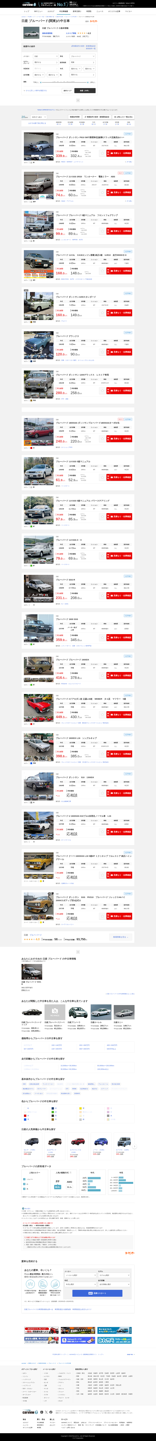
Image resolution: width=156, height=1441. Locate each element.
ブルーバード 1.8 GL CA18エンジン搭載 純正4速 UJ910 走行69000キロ (91, 255)
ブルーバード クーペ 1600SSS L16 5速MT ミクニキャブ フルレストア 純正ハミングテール (94, 857)
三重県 (107, 1382)
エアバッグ (104, 1089)
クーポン (129, 162)
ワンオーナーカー (48, 1084)
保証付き (94, 1089)
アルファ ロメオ (63, 1398)
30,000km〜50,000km (69, 1069)
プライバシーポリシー (95, 1422)
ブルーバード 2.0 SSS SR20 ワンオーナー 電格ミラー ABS (85, 176)
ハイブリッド (27, 1385)
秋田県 (112, 1373)
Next (134, 1146)
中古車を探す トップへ (60, 1354)
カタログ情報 (71, 33)
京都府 (101, 1385)
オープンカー (27, 1394)
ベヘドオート (65, 486)
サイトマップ (89, 1425)
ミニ (59, 1385)
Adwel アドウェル (67, 201)
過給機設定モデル (28, 1089)
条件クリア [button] (68, 91)
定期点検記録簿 (34, 1084)
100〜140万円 (57, 1045)
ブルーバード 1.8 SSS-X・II (69, 540)
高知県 (107, 1391)
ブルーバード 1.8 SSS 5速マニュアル (73, 461)
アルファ (64, 321)
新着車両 (77, 1093)
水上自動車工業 (66, 801)
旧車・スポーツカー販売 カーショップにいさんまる (77, 360)
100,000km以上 (103, 1069)
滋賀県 (107, 1385)
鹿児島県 (124, 1394)
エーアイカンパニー (67, 924)
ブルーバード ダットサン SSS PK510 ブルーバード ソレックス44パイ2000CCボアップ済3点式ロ (90, 899)
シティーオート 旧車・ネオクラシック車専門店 (76, 646)
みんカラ (52, 1425)
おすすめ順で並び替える (37, 123)
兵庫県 (95, 1385)
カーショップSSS (66, 447)
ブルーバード (36, 935)
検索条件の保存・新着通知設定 (84, 46)
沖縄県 (130, 1394)
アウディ (61, 1382)
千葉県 (108, 1376)
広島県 (107, 1388)
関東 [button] (72, 62)
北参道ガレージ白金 (67, 883)
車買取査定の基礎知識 (63, 1309)
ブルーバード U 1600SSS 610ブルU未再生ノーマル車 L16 (83, 816)
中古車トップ (31, 16)
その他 (25, 1401)
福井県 (112, 1379)
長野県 (95, 1379)
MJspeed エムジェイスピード (71, 683)
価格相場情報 (47, 33)
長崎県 (101, 1394)
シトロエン (61, 1394)
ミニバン (25, 1376)
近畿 (77, 1385)
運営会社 (76, 1422)
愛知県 (90, 1382)
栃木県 (119, 1376)
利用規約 (122, 1422)
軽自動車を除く (66, 1093)
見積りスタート (100, 1293)
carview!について (66, 1422)
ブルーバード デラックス (67, 336)
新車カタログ (32, 1363)
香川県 (95, 1391)
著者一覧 (81, 1425)
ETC (67, 1089)
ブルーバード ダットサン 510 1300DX (75, 777)
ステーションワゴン (29, 1382)
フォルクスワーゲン (64, 1379)
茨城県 (114, 1376)
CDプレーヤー (41, 1089)
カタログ (51, 11)
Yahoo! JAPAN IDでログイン (46, 110)
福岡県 (90, 1394)
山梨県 (130, 1376)
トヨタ (46, 1373)
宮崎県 (118, 1394)
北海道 (90, 1373)
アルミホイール (103, 1084)
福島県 (123, 1373)
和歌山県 (118, 1385)
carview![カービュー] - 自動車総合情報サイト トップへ (86, 1354)
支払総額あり (27, 1093)
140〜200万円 (57, 1049)
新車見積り (77, 11)
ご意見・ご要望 (124, 1425)
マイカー (128, 11)
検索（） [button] (85, 91)
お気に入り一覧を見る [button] (125, 117)
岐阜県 (95, 1382)
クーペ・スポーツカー (29, 1391)
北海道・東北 (80, 1373)
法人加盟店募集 (113, 1425)
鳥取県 (90, 1388)
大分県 (112, 1394)
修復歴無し (91, 1084)
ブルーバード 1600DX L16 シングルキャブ (76, 738)
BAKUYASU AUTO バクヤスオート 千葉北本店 (76, 279)
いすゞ (46, 1401)
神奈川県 (96, 1376)
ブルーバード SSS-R (65, 580)
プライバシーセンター (111, 1422)
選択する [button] (37, 62)
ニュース (100, 11)
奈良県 (112, 1385)
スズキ (46, 1394)
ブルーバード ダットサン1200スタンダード (76, 297)
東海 (77, 1382)
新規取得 (121, 3)
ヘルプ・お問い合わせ (68, 1427)
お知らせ (83, 1422)
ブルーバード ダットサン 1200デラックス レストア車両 (82, 375)
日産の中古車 (59, 16)
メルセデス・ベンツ (64, 1373)
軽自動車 (25, 1398)
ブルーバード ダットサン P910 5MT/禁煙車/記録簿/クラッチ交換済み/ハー (90, 137)
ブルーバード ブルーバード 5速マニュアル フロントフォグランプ (87, 215)
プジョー (61, 1391)
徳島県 (90, 1391)
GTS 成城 (64, 399)
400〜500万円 (112, 1045)
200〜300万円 (84, 1045)
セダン (25, 1373)
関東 (77, 1376)
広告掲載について (100, 1425)
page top (130, 1354)
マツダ (46, 1388)
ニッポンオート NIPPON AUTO (72, 240)
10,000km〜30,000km (69, 1066)
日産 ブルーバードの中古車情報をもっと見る (121, 994)
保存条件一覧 (91, 48)
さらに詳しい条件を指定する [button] (36, 90)
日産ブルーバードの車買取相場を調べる (38, 1309)
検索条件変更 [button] (75, 117)
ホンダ (46, 1382)
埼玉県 (102, 1376)
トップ (26, 11)
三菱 (45, 1385)
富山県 (101, 1379)
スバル (46, 1391)
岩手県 (101, 1373)
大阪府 (90, 1385)
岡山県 (101, 1388)
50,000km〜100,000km (105, 1066)
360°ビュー (38, 11)
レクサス (46, 1376)
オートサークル (66, 840)
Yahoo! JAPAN (130, 3)
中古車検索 (63, 11)
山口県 (112, 1388)
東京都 (90, 1376)
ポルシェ (61, 1388)
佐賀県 (95, 1394)
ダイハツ (46, 1398)
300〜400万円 (84, 1049)
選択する (74, 75)
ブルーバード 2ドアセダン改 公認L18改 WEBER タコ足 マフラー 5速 (91, 699)
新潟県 (90, 1379)
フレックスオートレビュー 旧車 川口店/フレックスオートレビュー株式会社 (85, 762)
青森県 (95, 1373)
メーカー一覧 (40, 16)
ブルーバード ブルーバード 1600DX (72, 660)
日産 (26, 935)
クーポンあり (39, 1093)
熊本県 (107, 1394)
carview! (23, 16)
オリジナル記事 (114, 11)
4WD (24, 1084)
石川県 (107, 1379)
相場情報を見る (119, 937)
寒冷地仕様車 (116, 1084)
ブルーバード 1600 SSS (67, 619)
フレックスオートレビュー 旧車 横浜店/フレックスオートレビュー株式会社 (85, 723)
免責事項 (129, 1422)
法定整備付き (84, 1089)
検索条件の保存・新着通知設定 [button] (98, 117)
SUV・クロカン (27, 1388)
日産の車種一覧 (50, 16)
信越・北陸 (79, 1379)
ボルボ (60, 1401)
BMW (60, 1376)
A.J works (64, 604)
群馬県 (125, 1376)
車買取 (88, 11)
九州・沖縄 (79, 1394)
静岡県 (101, 1382)
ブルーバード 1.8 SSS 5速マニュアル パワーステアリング (82, 501)
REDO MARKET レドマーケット (72, 162)
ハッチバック (27, 1379)
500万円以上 (111, 1049)
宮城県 (107, 1373)
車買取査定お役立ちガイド (82, 1309)
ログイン (115, 3)
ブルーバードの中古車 (71, 16)
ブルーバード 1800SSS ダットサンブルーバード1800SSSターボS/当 (87, 423)
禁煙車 (74, 1089)
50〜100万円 (28, 1049)
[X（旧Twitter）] (46, 1412)
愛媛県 (101, 1391)
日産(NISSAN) (42, 1363)
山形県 (118, 1373)
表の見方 (27, 1208)
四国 (77, 1391)
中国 (77, 1388)
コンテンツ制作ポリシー (68, 1425)
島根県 (95, 1388)
